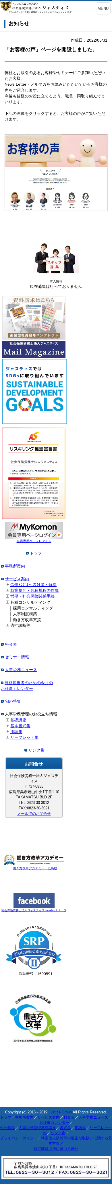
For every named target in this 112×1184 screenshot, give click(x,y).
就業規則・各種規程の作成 (34, 590)
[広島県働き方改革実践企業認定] (33, 1043)
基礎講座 (18, 720)
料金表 (11, 644)
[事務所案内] (2, 566)
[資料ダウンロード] (33, 338)
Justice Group (60, 1112)
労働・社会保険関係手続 (32, 596)
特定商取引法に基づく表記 (56, 1148)
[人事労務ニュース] (2, 669)
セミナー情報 (17, 657)
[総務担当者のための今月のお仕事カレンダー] (2, 682)
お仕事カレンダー (54, 1122)
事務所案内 (15, 566)
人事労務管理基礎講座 (37, 1128)
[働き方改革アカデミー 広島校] (34, 863)
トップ (36, 553)
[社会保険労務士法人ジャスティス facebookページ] (34, 907)
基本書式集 (20, 725)
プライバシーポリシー (18, 1138)
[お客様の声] (56, 209)
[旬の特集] (2, 701)
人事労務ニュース (21, 669)
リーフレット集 (24, 737)
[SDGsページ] (34, 422)
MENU (103, 8)
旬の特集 (13, 701)
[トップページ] (27, 553)
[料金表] (2, 644)
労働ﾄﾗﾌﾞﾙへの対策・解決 (33, 584)
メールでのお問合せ (34, 813)
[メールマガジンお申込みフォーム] (33, 356)
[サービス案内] (2, 579)
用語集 (16, 731)
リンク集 (36, 750)
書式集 (65, 1128)
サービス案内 (17, 579)
